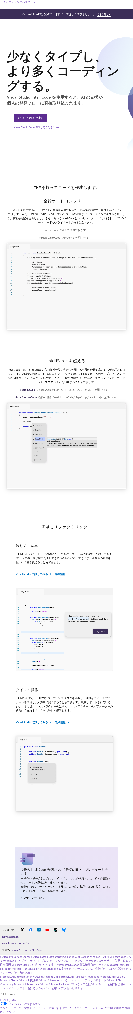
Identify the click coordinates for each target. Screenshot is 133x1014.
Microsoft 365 (67, 976)
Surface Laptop (22, 956)
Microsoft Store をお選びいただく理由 (33, 964)
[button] (66, 286)
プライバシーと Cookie (82, 1008)
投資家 (56, 988)
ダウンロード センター (71, 960)
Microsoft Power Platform (54, 984)
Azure (38, 976)
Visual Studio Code (26, 397)
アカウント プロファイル (42, 960)
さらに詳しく (104, 14)
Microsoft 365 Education (25, 968)
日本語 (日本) (8, 1000)
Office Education (49, 968)
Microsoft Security (24, 976)
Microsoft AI (7, 976)
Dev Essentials (10, 936)
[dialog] (88, 624)
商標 (127, 1008)
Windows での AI (99, 956)
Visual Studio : (28, 389)
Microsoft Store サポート (100, 960)
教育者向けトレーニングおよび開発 (80, 968)
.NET (31, 950)
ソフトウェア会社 (80, 984)
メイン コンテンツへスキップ (18, 2)
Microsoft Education (68, 964)
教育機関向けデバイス (93, 964)
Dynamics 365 (50, 976)
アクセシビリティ (71, 988)
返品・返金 (121, 960)
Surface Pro (6, 956)
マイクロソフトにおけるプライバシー (29, 988)
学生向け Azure (23, 972)
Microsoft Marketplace (26, 984)
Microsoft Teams (9, 980)
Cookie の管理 (104, 1008)
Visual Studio (19, 950)
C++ (39, 950)
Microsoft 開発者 (28, 980)
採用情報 (112, 984)
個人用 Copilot (80, 956)
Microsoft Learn (48, 980)
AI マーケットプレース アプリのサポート (81, 980)
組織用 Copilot (63, 956)
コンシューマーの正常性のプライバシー (24, 1008)
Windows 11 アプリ (14, 960)
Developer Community (15, 943)
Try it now (101, 631)
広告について (8, 1012)
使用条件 (118, 1008)
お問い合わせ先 (58, 1008)
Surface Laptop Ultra (42, 956)
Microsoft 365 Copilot (112, 976)
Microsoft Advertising (87, 976)
